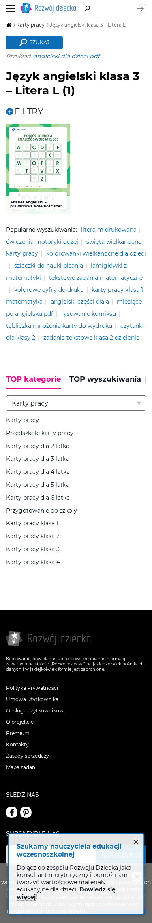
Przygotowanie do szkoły (41, 510)
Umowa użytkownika (32, 699)
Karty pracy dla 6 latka (38, 497)
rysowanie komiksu (88, 313)
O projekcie (20, 722)
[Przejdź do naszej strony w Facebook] (11, 812)
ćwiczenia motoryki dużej (42, 241)
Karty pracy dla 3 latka (37, 459)
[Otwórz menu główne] (10, 8)
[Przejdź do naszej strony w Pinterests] (26, 812)
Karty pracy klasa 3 (33, 549)
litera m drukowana (109, 229)
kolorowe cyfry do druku (49, 290)
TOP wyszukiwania (105, 379)
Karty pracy (22, 420)
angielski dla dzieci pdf (67, 56)
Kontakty (17, 744)
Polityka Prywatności (32, 688)
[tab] (35, 382)
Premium (18, 733)
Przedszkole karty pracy (39, 433)
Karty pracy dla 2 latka (37, 446)
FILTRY (29, 111)
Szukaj (39, 42)
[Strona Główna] (49, 8)
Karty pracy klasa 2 (33, 536)
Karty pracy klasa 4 (33, 562)
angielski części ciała (80, 301)
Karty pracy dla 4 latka (38, 472)
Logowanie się (141, 8)
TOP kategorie (33, 379)
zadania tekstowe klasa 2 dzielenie (91, 337)
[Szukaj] (87, 8)
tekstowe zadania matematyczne (96, 277)
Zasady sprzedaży (27, 756)
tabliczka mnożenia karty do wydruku (59, 325)
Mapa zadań (20, 767)
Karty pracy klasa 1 (32, 523)
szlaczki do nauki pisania (48, 265)
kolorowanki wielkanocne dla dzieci (96, 253)
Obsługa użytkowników (35, 711)
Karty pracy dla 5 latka (37, 485)
